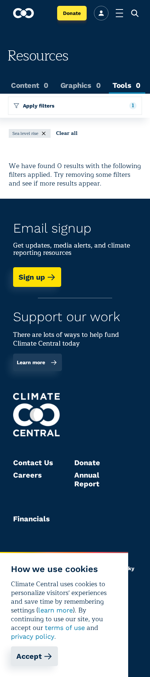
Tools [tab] (126, 85)
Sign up (32, 277)
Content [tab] (29, 85)
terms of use (65, 627)
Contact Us (33, 462)
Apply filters (78, 105)
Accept (29, 656)
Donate (72, 13)
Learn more (31, 362)
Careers (27, 475)
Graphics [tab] (80, 85)
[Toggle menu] (119, 13)
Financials (31, 518)
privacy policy (32, 636)
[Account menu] (101, 13)
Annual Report (86, 479)
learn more (55, 610)
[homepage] (23, 13)
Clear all (67, 133)
